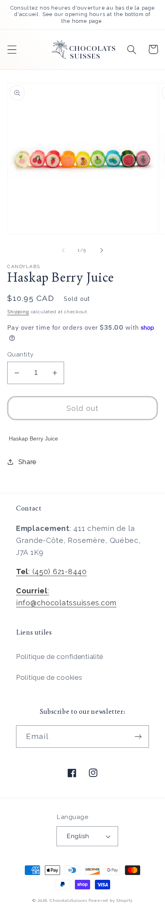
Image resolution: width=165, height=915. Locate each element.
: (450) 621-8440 (51, 571)
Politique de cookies (49, 677)
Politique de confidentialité (59, 657)
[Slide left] (63, 250)
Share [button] (27, 462)
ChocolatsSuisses (68, 900)
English (77, 836)
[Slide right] (102, 250)
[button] (12, 49)
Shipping (18, 311)
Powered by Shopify (110, 900)
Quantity (20, 354)
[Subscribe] (138, 736)
